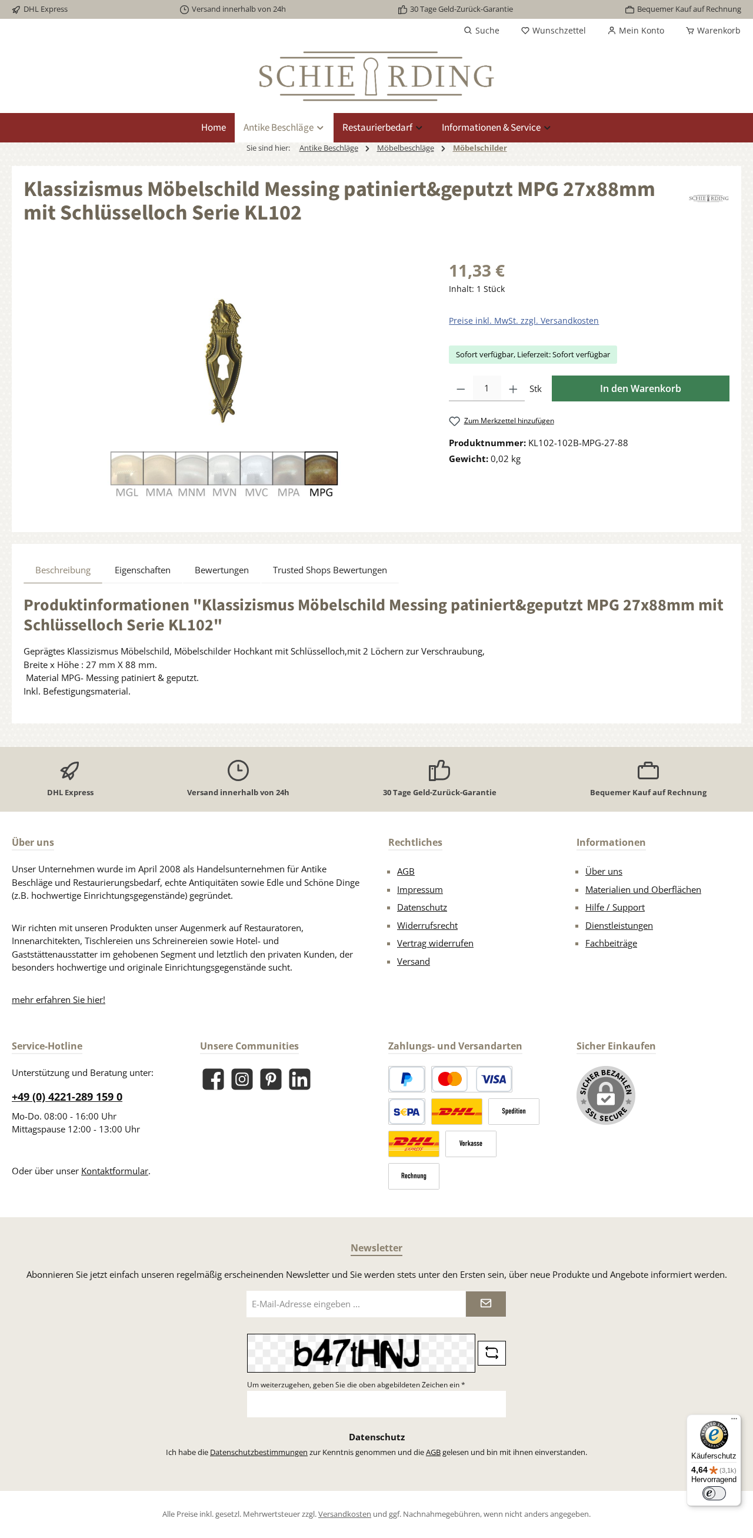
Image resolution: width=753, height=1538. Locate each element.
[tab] (63, 570)
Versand (413, 961)
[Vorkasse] (471, 1144)
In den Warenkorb (640, 388)
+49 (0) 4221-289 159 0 (67, 1096)
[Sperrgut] (513, 1111)
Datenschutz (422, 907)
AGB (406, 871)
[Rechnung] (413, 1176)
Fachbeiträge (611, 943)
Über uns (603, 871)
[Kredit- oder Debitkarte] (471, 1079)
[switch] (714, 1493)
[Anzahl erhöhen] (513, 388)
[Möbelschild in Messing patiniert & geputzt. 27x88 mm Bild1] (224, 384)
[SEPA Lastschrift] (406, 1111)
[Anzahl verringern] (461, 388)
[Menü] (734, 1421)
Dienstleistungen (619, 925)
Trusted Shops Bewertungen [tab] (330, 570)
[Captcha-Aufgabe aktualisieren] (492, 1353)
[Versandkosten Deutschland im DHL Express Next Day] (413, 1144)
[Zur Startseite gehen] (376, 76)
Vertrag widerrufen (435, 943)
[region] (224, 384)
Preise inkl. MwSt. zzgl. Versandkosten (524, 320)
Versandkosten (344, 1514)
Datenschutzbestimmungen (259, 1452)
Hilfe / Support (615, 907)
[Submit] (486, 1304)
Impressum (420, 889)
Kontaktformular (114, 1171)
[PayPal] (406, 1079)
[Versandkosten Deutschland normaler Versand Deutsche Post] (456, 1111)
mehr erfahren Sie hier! (58, 999)
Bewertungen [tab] (222, 570)
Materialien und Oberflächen (643, 889)
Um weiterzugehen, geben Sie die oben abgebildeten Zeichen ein (356, 1385)
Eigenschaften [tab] (143, 570)
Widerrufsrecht (427, 925)
